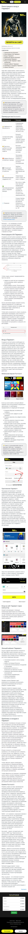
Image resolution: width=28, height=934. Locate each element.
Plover (5, 903)
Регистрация (7, 931)
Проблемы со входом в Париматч (13, 65)
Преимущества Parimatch (11, 52)
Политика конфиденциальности (15, 922)
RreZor (5, 901)
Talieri (4, 898)
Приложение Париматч (10, 59)
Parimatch (14, 926)
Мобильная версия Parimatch (12, 57)
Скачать (21, 931)
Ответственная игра (15, 924)
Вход (12, 1)
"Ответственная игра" (9, 219)
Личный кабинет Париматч (11, 64)
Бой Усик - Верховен (15, 920)
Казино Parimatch (9, 67)
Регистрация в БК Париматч (12, 54)
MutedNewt (6, 906)
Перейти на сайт (14, 42)
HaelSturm (6, 909)
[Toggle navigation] (25, 2)
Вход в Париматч (9, 56)
